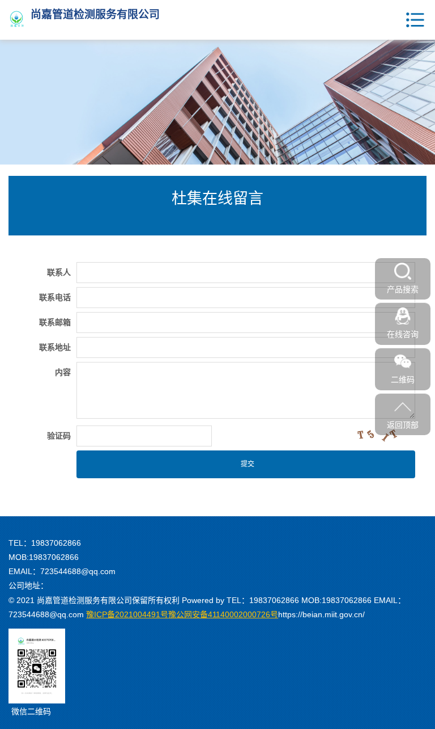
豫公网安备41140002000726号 (182, 614)
